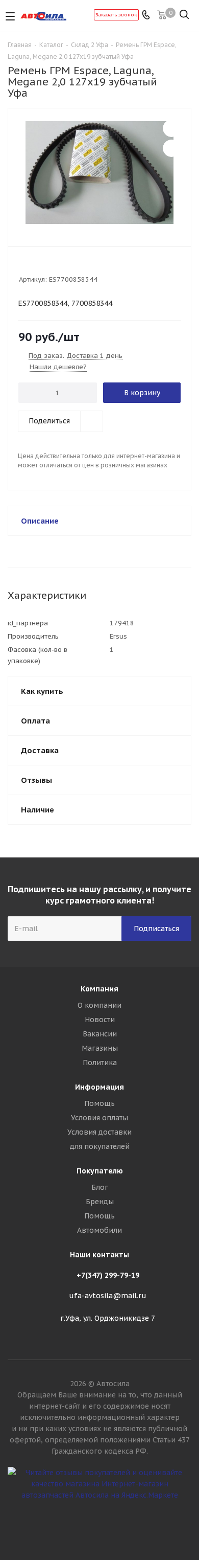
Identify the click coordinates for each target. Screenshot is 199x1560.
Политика (100, 1062)
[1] (24, 266)
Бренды (100, 1201)
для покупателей (100, 1146)
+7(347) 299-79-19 (108, 1275)
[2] (33, 266)
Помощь (99, 1103)
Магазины (100, 1048)
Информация (99, 1087)
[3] (43, 266)
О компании (99, 1005)
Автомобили (99, 1230)
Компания (99, 988)
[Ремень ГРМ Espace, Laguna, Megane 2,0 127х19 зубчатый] (99, 172)
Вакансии (100, 1033)
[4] (53, 266)
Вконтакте (99, 1523)
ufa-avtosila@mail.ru (107, 1295)
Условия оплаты (99, 1117)
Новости (100, 1019)
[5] (62, 266)
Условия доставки (99, 1132)
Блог (99, 1187)
